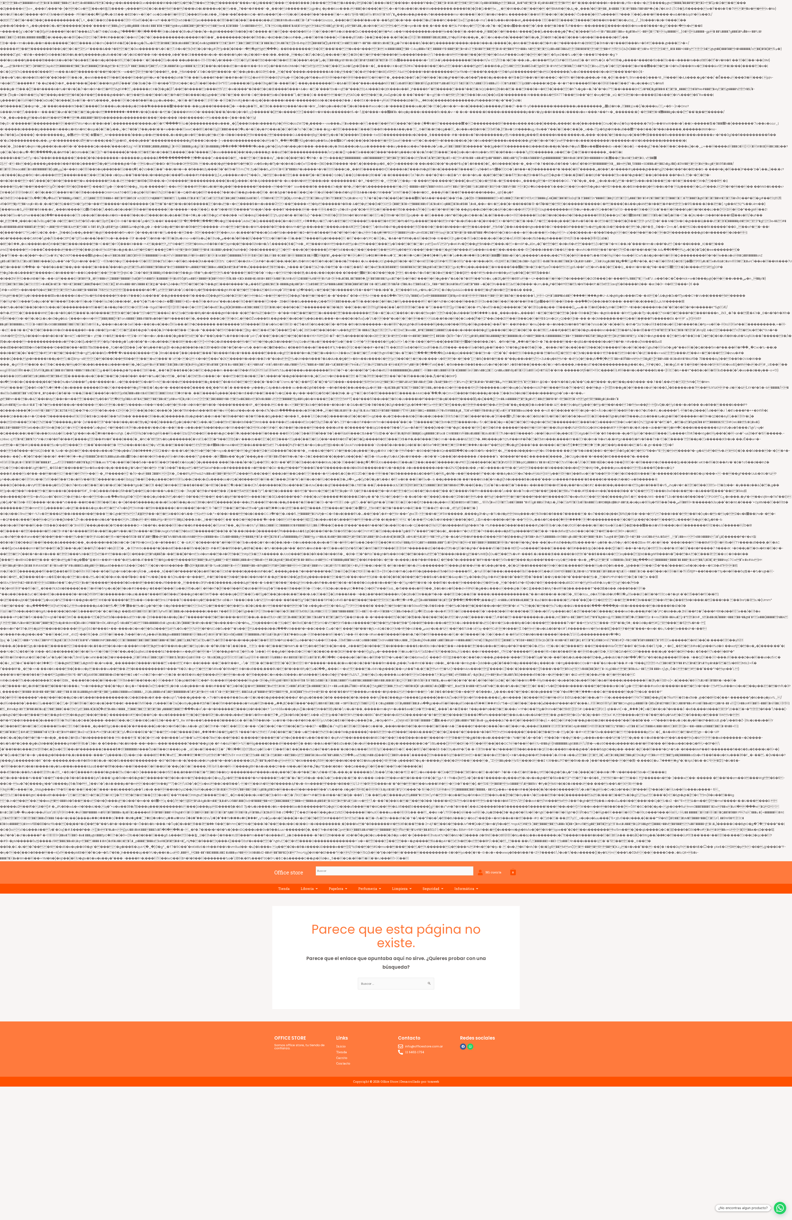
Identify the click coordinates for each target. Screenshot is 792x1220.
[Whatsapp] (470, 1047)
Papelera (336, 888)
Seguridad (431, 888)
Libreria (307, 888)
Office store (288, 872)
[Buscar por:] (396, 983)
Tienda (284, 888)
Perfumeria (367, 888)
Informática (464, 888)
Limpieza (400, 888)
